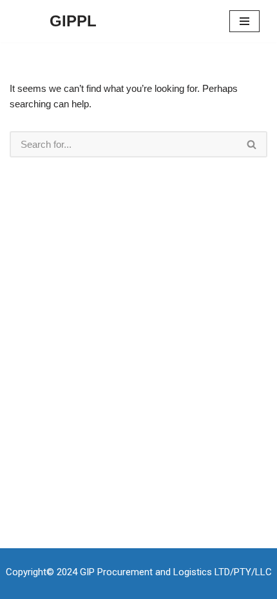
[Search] (252, 144)
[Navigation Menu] (244, 21)
